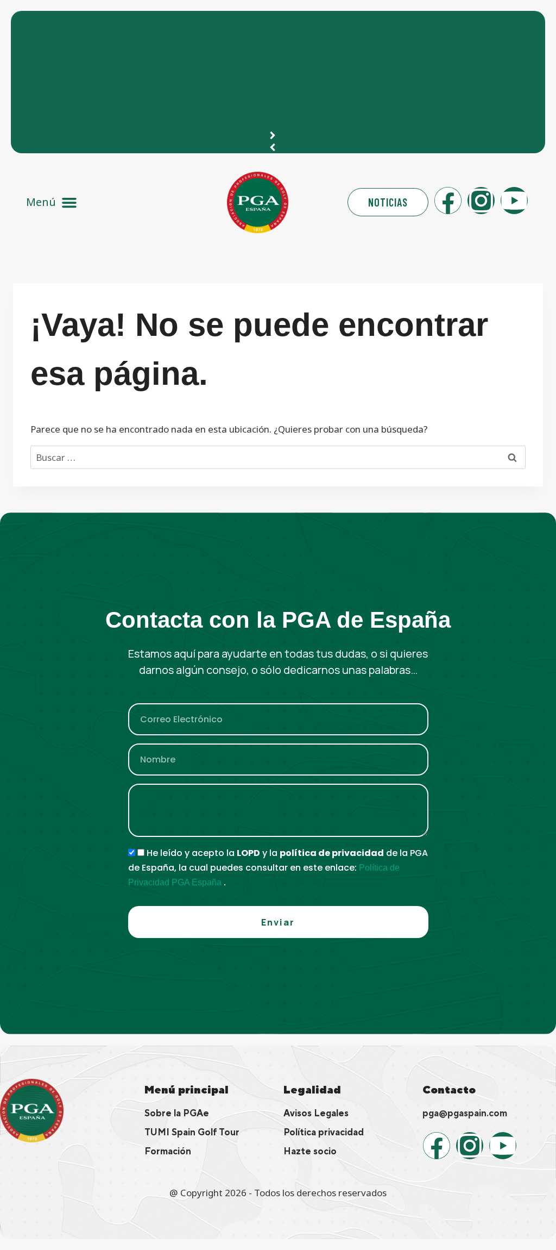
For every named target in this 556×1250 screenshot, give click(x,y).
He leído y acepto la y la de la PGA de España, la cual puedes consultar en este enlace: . (278, 868)
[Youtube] (514, 200)
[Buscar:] (278, 457)
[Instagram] (481, 200)
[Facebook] (448, 200)
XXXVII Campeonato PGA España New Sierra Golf (135, 25)
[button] (51, 202)
